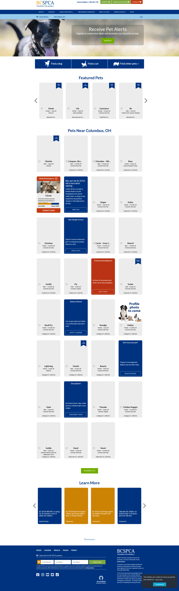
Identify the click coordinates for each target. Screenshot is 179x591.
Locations (47, 550)
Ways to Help (104, 12)
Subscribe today (76, 415)
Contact (74, 550)
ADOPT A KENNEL (76, 333)
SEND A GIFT (75, 251)
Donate (51, 12)
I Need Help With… (66, 12)
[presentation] (36, 101)
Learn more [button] (159, 579)
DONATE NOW (49, 210)
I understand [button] (160, 584)
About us (57, 550)
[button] (106, 2)
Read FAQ (75, 210)
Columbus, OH (59, 17)
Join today (103, 292)
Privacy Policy (90, 568)
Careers (65, 550)
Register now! (130, 374)
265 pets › (44, 17)
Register (107, 40)
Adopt (41, 12)
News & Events (120, 12)
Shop (132, 12)
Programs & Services (86, 12)
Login (141, 17)
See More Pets (89, 471)
